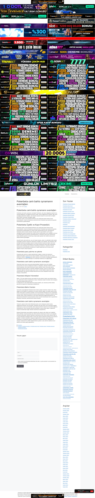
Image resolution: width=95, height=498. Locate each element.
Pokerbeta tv (73, 365)
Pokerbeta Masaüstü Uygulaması (70, 237)
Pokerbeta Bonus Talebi (68, 230)
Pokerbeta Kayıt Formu (68, 232)
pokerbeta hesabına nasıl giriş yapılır (68, 333)
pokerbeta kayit (74, 339)
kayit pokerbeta (67, 271)
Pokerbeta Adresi (67, 220)
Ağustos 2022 (66, 473)
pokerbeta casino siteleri (66, 305)
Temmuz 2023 (66, 453)
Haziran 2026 (66, 410)
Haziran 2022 (66, 477)
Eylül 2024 (65, 427)
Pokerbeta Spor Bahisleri (68, 364)
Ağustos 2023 (66, 451)
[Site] (23, 66)
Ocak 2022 (65, 486)
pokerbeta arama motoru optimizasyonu (68, 279)
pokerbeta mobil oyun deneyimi (67, 346)
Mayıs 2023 (65, 457)
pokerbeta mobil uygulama (67, 349)
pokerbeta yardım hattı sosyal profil (68, 377)
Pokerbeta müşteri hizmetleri (70, 352)
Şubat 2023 (65, 462)
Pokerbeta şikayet (43, 326)
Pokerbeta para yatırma (68, 358)
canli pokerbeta (65, 263)
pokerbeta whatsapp (68, 374)
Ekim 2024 (65, 425)
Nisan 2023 (65, 459)
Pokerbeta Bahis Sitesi (68, 283)
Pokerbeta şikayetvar (50, 326)
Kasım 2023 (65, 445)
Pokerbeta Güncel (68, 322)
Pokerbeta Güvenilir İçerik (68, 215)
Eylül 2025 (65, 412)
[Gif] (47, 92)
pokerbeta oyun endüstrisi (67, 356)
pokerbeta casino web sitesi (68, 308)
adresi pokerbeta (67, 262)
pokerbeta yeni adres (68, 379)
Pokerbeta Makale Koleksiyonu (69, 235)
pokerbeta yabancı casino (66, 376)
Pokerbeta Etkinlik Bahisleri (69, 226)
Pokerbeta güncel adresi (68, 323)
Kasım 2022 (65, 468)
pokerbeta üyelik (68, 387)
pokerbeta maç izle (66, 342)
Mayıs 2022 (65, 479)
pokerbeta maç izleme (68, 343)
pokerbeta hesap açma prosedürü (67, 335)
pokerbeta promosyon (67, 361)
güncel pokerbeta (67, 269)
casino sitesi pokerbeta (68, 265)
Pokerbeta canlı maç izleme (68, 302)
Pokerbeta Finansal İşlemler (69, 204)
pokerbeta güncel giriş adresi (68, 326)
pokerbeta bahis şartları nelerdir (67, 286)
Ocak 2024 (65, 442)
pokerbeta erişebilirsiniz (66, 309)
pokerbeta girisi (67, 312)
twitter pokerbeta (66, 392)
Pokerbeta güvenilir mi (26, 326)
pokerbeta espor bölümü (73, 309)
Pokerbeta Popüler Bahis (68, 217)
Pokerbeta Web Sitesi (67, 373)
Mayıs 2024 (65, 434)
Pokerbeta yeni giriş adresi (67, 383)
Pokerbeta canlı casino (67, 295)
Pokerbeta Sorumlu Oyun (68, 211)
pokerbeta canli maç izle (69, 289)
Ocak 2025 (65, 419)
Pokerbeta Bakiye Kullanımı (69, 207)
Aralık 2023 (65, 444)
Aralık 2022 (65, 466)
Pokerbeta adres (72, 274)
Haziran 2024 (66, 432)
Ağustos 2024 (66, 429)
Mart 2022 (65, 483)
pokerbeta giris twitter (67, 314)
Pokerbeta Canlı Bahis (67, 291)
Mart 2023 (65, 460)
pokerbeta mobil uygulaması (69, 350)
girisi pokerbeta (66, 266)
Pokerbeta (67, 194)
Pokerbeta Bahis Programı (68, 228)
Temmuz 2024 (66, 431)
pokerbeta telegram (66, 365)
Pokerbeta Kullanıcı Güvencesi (69, 219)
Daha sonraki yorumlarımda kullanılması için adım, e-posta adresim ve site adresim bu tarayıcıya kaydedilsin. (37, 362)
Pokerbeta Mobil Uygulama (69, 213)
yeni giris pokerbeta (68, 397)
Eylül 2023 (65, 449)
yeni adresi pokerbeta (67, 395)
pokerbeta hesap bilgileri (67, 336)
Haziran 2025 (66, 414)
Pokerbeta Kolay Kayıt (68, 205)
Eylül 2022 (65, 472)
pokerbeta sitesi (66, 362)
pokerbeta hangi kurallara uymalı (67, 332)
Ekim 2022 (65, 470)
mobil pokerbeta (67, 272)
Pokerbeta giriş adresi (69, 318)
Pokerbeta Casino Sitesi (69, 306)
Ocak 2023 (65, 464)
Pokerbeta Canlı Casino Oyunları (68, 296)
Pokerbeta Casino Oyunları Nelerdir (69, 303)
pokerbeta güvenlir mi (69, 331)
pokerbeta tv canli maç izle (69, 368)
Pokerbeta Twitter (67, 371)
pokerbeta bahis (66, 280)
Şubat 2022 (65, 485)
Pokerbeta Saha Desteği (22, 328)
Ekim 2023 (65, 447)
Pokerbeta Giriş (74, 194)
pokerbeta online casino (67, 355)
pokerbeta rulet (73, 361)
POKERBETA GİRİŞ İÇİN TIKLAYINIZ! (47, 38)
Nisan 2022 (65, 481)
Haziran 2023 (66, 455)
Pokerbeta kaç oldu (68, 340)
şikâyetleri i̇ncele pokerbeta (67, 398)
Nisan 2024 (65, 436)
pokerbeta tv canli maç (68, 367)
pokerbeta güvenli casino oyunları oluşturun (69, 329)
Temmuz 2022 (66, 475)
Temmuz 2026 (66, 408)
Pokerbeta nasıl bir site (35, 326)
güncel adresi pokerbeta (69, 268)
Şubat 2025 (65, 418)
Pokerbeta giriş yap (68, 320)
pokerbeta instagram (67, 337)
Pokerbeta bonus (67, 288)
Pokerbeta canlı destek (68, 298)
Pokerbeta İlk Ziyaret (67, 209)
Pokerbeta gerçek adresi (67, 311)
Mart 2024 (65, 438)
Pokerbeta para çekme (69, 360)
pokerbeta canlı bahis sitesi (68, 292)
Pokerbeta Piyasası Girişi (68, 239)
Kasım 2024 (65, 423)
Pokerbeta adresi (67, 276)
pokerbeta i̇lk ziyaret (66, 339)
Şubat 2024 (65, 440)
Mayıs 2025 (65, 416)
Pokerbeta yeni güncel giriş (68, 384)
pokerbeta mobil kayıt (66, 345)
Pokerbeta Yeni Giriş (67, 381)
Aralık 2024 (65, 421)
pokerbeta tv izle (66, 370)
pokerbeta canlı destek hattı (67, 299)
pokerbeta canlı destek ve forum (67, 301)
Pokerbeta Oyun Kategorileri (69, 233)
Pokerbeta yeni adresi (67, 380)
